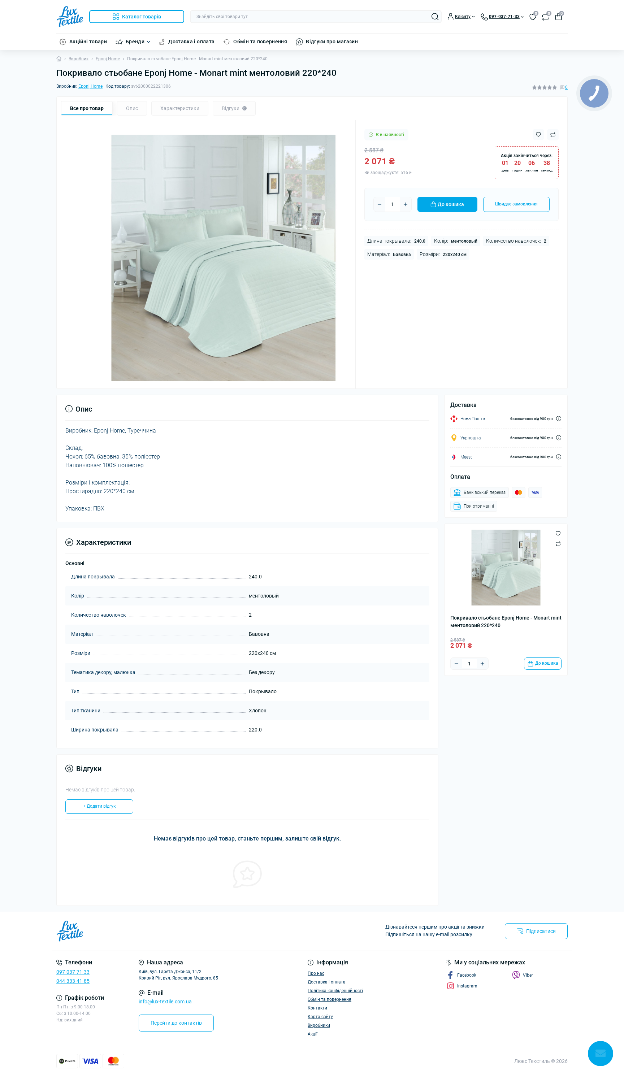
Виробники (319, 1025)
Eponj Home (108, 58)
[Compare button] (553, 134)
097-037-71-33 (73, 972)
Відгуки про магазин (332, 41)
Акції (312, 1034)
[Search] (435, 16)
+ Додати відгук (99, 806)
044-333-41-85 (73, 981)
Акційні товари (88, 41)
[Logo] (69, 16)
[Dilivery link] (559, 418)
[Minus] (379, 204)
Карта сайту (320, 1016)
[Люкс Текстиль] (182, 931)
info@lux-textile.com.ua (165, 1001)
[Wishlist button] (538, 134)
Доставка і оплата (191, 41)
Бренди (135, 41)
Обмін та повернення (260, 41)
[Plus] (405, 204)
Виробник (78, 58)
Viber (528, 975)
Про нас (316, 973)
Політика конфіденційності (335, 990)
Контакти (317, 1008)
